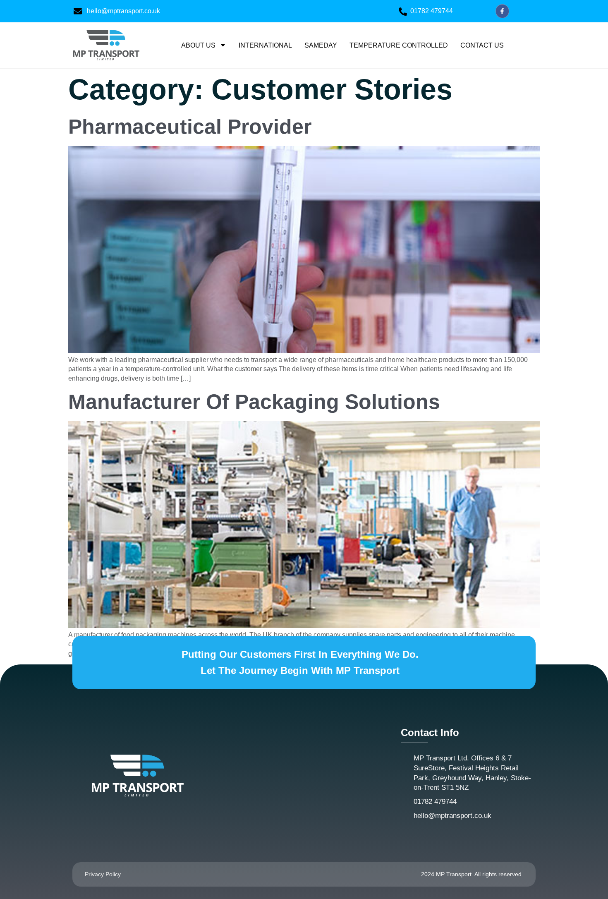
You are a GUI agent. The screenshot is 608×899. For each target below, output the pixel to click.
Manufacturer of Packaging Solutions (254, 401)
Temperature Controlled (398, 45)
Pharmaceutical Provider (189, 126)
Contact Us (482, 45)
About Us (198, 45)
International (265, 45)
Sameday (320, 45)
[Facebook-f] (502, 11)
